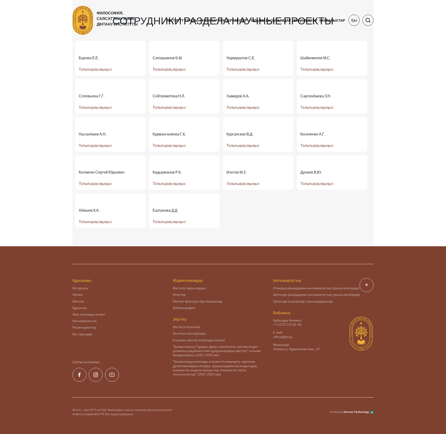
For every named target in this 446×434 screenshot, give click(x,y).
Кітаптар (179, 294)
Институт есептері (186, 327)
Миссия (78, 301)
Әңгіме (77, 294)
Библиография (184, 308)
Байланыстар (332, 20)
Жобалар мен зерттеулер (224, 20)
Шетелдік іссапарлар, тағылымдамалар (303, 301)
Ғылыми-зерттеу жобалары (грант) (199, 340)
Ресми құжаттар (84, 327)
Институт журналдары (189, 288)
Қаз (354, 20)
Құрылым (79, 308)
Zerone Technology (356, 412)
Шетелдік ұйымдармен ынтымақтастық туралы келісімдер (316, 294)
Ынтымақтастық (84, 321)
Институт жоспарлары (189, 333)
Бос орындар (82, 334)
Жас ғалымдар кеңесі (88, 314)
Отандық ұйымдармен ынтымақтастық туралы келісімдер (316, 288)
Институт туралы (182, 20)
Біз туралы (80, 288)
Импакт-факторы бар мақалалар (197, 301)
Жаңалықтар (305, 20)
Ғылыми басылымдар (270, 20)
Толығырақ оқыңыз (95, 69)
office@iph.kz (282, 337)
